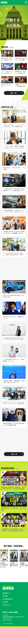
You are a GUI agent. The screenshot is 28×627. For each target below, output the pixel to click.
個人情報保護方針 (8, 599)
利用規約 (5, 596)
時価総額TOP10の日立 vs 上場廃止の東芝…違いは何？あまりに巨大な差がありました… (21, 72)
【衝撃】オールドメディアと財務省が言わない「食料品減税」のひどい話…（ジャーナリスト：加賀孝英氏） (21, 85)
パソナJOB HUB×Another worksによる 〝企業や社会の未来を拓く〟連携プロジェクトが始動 (13, 253)
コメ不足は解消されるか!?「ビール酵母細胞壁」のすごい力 (13, 360)
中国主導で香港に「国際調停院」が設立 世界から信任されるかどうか (14, 381)
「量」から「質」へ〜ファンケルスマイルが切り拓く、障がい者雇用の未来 (14, 125)
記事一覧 (14, 454)
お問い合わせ (6, 605)
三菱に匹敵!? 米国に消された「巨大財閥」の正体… (21, 59)
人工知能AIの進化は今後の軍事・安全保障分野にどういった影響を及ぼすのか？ (14, 189)
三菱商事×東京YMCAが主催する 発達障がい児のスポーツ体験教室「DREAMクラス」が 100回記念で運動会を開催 (13, 232)
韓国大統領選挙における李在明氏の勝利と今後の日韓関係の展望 (14, 424)
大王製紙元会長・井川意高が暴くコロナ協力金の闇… (13, 509)
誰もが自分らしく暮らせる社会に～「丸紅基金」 (14, 168)
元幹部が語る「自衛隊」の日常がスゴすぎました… (7, 59)
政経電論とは (6, 593)
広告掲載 (5, 602)
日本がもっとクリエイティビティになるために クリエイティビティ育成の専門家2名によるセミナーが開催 (14, 403)
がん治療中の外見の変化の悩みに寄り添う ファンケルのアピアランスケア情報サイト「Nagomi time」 (14, 339)
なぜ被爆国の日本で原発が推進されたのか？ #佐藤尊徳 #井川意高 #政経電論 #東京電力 (13, 530)
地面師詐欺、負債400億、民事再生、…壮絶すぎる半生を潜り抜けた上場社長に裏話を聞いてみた (13, 488)
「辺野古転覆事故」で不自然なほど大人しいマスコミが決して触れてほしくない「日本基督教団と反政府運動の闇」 (14, 211)
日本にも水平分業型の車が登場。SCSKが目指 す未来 (13, 296)
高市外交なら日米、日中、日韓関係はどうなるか (14, 317)
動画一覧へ (14, 93)
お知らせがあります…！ (6, 85)
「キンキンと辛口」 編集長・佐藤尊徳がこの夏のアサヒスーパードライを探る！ (13, 147)
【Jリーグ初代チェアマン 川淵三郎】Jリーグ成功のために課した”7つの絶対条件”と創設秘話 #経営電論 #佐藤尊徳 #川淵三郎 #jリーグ (7, 72)
